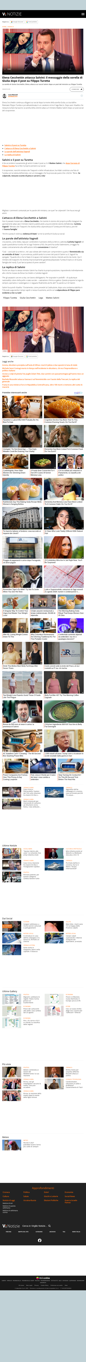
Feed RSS (8, 1232)
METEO (25, 1140)
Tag (64, 1232)
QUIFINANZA (72, 1280)
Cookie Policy (44, 1285)
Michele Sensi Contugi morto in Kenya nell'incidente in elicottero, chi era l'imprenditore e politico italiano (39, 369)
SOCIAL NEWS (27, 849)
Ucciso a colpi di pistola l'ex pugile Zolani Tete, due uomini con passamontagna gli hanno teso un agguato (43, 375)
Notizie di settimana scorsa (10, 1211)
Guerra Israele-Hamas (71, 1201)
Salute (26, 1196)
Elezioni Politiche (51, 1200)
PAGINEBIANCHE (45, 1280)
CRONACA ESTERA (29, 945)
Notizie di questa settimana (9, 1207)
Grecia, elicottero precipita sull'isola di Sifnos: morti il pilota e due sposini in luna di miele (39, 365)
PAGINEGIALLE (17, 1280)
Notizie (13, 1226)
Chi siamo (21, 1285)
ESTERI (68, 1006)
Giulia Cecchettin (28, 297)
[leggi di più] (82, 96)
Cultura (6, 1196)
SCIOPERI (26, 922)
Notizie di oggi (9, 1200)
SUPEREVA (43, 1282)
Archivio (52, 1232)
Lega (41, 297)
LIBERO (4, 1280)
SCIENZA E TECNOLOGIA (73, 1079)
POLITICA (26, 872)
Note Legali (29, 1285)
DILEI (60, 1280)
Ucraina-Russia (29, 1200)
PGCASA (37, 1280)
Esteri (46, 1192)
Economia (69, 1192)
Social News (70, 1196)
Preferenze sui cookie (57, 1285)
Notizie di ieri (8, 1203)
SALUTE (68, 922)
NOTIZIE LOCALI (28, 933)
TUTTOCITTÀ (54, 1280)
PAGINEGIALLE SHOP (28, 1280)
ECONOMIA (69, 994)
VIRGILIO (9, 1280)
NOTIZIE (14, 14)
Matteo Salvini (52, 297)
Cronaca (6, 1192)
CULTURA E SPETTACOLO (74, 849)
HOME (4, 27)
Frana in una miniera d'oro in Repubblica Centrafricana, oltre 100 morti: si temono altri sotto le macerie (42, 386)
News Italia (76, 1232)
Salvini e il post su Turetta (15, 145)
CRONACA (11, 27)
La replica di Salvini (12, 154)
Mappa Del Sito (23, 1232)
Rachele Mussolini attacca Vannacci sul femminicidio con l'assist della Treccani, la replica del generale (41, 380)
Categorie (39, 1232)
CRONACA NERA (28, 788)
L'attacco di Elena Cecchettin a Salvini (20, 148)
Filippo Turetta (10, 297)
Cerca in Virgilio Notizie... (34, 1226)
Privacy (36, 1285)
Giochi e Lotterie (51, 1196)
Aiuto (66, 1285)
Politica (26, 1192)
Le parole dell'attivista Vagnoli (17, 151)
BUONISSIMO (80, 1280)
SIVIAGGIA (65, 1280)
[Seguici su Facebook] (40, 1241)
